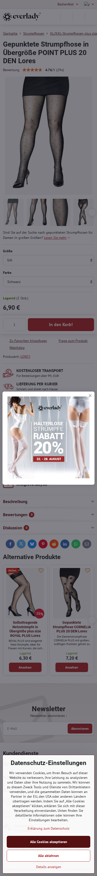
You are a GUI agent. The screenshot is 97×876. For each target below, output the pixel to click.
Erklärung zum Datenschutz (48, 828)
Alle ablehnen (48, 855)
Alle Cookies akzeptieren (48, 842)
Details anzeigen (48, 867)
